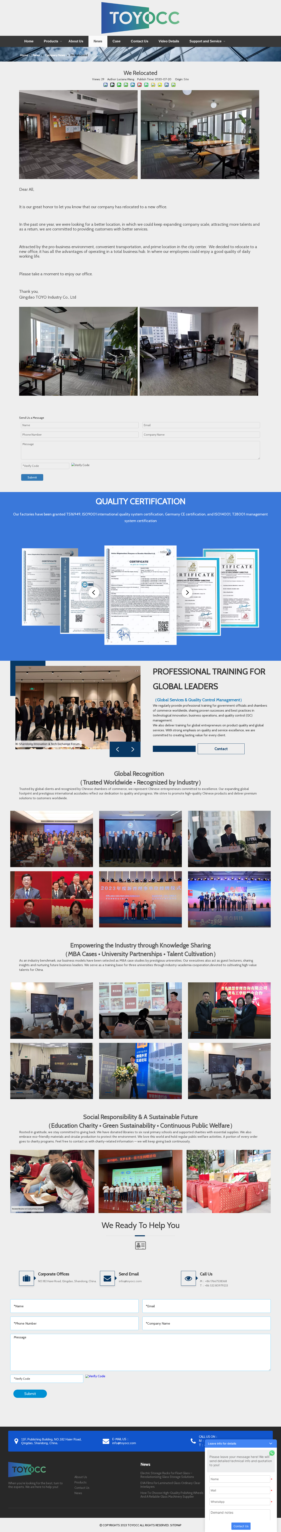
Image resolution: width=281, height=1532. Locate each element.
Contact (221, 749)
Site (186, 79)
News (98, 41)
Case (117, 41)
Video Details (169, 41)
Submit (32, 477)
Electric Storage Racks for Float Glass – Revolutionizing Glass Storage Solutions (167, 1475)
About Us (76, 41)
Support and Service (205, 41)
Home (29, 41)
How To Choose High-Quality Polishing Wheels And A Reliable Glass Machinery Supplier (171, 1494)
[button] (241, 1443)
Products (51, 41)
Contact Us (139, 41)
